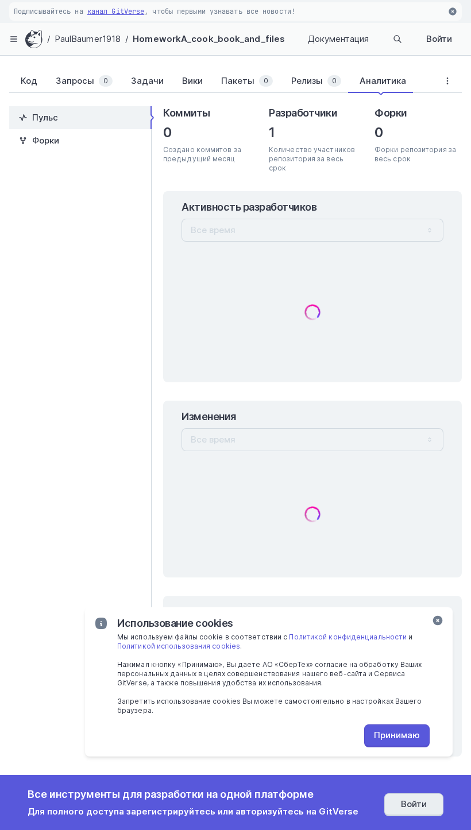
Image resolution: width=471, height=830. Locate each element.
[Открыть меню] (13, 39)
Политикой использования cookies (178, 646)
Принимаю (397, 735)
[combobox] (312, 230)
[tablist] (221, 83)
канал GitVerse (115, 11)
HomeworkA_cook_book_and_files (209, 38)
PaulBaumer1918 (88, 38)
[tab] (26, 80)
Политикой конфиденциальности (348, 637)
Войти (439, 38)
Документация (338, 38)
